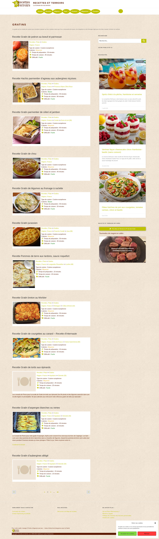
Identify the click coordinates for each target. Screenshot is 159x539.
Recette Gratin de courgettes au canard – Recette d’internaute (44, 333)
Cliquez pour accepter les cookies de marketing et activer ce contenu (122, 249)
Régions (57, 11)
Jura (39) (70, 231)
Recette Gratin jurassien (24, 223)
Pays (65, 11)
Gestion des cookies (108, 517)
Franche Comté (59, 231)
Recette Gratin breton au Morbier (29, 297)
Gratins (44, 42)
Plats (37, 42)
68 (58, 492)
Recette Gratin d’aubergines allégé (30, 455)
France (37, 45)
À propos (96, 11)
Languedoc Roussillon (56, 264)
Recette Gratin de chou (24, 153)
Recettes (48, 11)
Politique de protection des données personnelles (117, 515)
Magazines (85, 11)
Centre (56, 120)
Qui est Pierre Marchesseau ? (111, 511)
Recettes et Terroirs (48, 3)
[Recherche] (143, 41)
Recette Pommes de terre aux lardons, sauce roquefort (40, 256)
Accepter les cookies (127, 533)
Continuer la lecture (18, 444)
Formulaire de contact (18, 511)
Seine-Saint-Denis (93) (73, 342)
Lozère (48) (70, 264)
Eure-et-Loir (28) (66, 120)
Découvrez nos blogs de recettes (67, 511)
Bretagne (57, 306)
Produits (74, 11)
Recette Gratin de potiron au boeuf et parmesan (37, 36)
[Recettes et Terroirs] (15, 531)
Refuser (146, 533)
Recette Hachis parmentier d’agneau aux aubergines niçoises (44, 78)
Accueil (40, 11)
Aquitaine (53, 375)
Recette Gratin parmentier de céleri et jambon (36, 112)
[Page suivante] (88, 492)
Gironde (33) (62, 375)
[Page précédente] (14, 492)
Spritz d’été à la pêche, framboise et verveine (122, 94)
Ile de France (58, 342)
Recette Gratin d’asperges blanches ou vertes (36, 407)
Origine (31, 45)
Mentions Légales (108, 513)
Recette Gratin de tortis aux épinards (31, 367)
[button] (155, 523)
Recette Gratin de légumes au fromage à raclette (37, 188)
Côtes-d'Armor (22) (69, 306)
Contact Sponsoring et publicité (21, 513)
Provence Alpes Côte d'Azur (63, 86)
